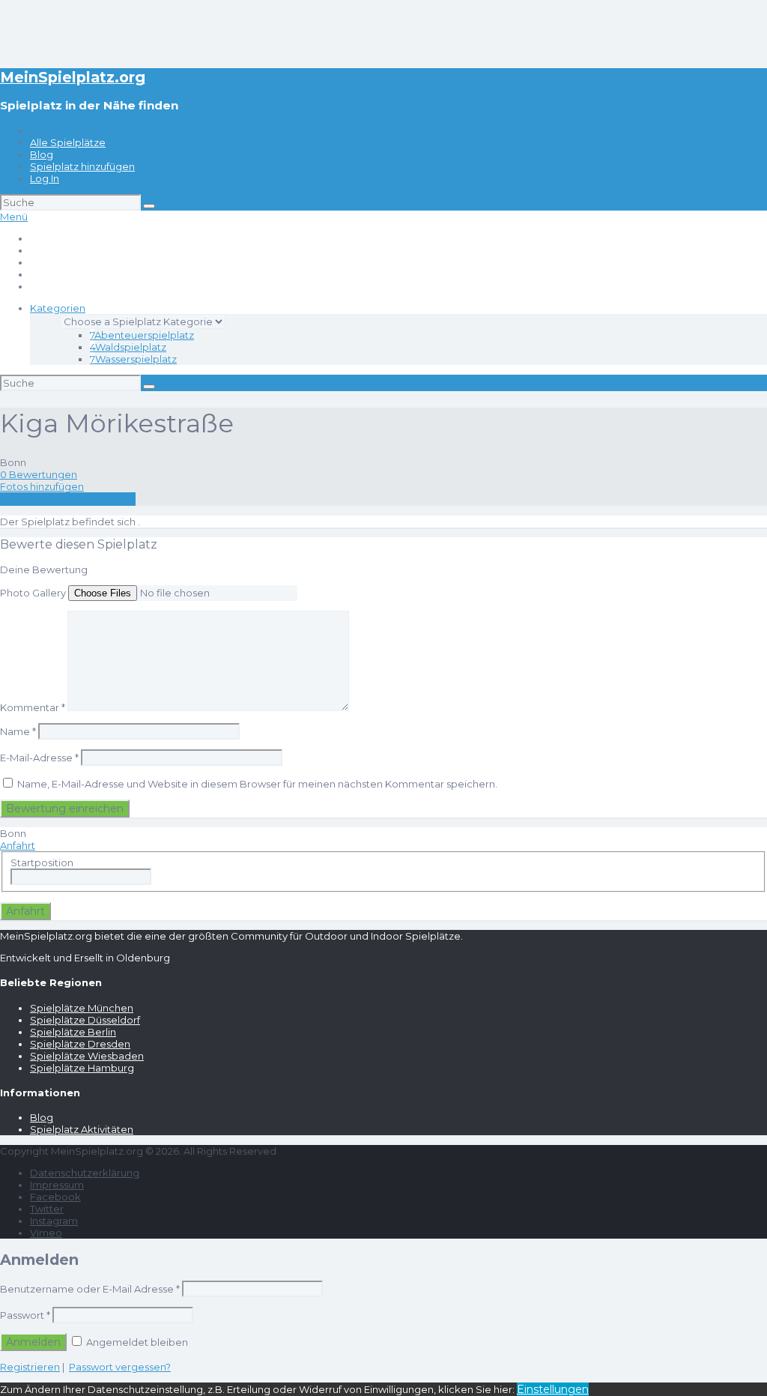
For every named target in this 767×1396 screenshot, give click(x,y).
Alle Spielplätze (68, 142)
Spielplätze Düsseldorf (85, 1020)
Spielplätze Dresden (80, 1044)
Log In (44, 178)
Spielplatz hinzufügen (82, 166)
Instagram (54, 1221)
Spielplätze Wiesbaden (87, 1056)
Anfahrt (17, 845)
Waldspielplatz (128, 347)
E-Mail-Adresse (39, 758)
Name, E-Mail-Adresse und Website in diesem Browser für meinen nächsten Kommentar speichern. (257, 784)
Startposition (41, 862)
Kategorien (57, 308)
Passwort (25, 1315)
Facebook (55, 1197)
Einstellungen (553, 1389)
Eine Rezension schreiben (68, 499)
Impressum (57, 1185)
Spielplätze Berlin (73, 1032)
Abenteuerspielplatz (142, 335)
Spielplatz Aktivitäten (81, 1129)
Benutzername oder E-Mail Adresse (90, 1289)
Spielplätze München (81, 1008)
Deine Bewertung (44, 569)
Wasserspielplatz (133, 359)
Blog (41, 154)
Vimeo (46, 1233)
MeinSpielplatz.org (72, 77)
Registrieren (30, 1367)
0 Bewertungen (38, 474)
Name (18, 731)
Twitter (47, 1209)
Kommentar (32, 707)
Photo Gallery (33, 593)
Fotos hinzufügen (42, 486)
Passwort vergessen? (120, 1367)
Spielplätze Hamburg (82, 1068)
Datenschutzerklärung (84, 1173)
